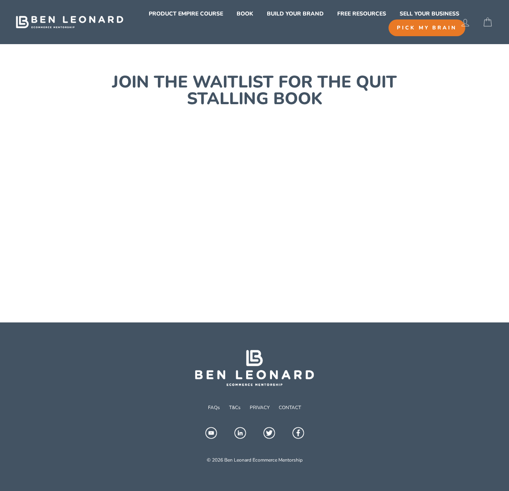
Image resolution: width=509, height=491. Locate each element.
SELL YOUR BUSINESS (429, 13)
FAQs (214, 407)
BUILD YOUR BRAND (295, 13)
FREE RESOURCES (361, 13)
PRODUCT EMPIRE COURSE (186, 13)
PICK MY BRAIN (427, 27)
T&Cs (235, 407)
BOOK (245, 13)
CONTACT (290, 407)
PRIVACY (260, 407)
